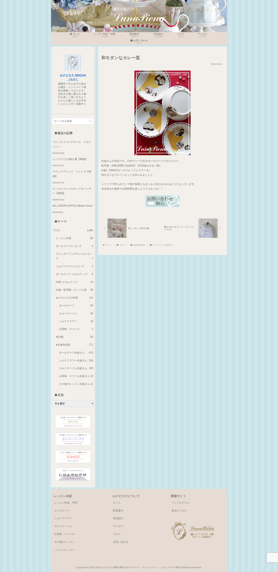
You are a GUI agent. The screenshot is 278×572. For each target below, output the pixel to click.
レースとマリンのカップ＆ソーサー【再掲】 (72, 191)
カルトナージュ (63, 526)
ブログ (117, 534)
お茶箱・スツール (64, 534)
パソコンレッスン (64, 549)
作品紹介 (118, 518)
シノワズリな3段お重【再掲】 (70, 159)
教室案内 (118, 510)
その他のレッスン (64, 542)
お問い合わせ (120, 542)
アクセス (118, 526)
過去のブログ (179, 510)
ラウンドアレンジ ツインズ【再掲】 (72, 174)
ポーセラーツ (62, 510)
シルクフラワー (63, 518)
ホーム (117, 502)
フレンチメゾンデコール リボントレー (72, 144)
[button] (90, 121)
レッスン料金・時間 (65, 502)
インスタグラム (180, 502)
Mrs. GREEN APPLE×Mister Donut (72, 205)
